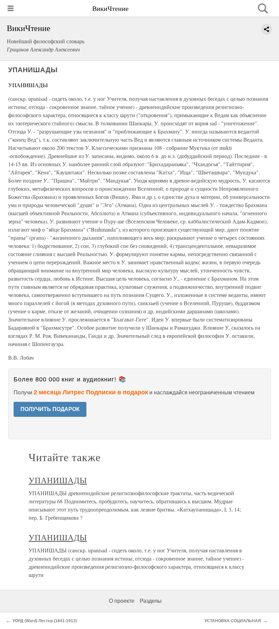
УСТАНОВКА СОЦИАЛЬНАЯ (232, 620)
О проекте (121, 601)
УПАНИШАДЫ (58, 480)
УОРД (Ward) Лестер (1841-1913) (45, 620)
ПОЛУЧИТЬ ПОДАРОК (50, 409)
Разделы (151, 601)
